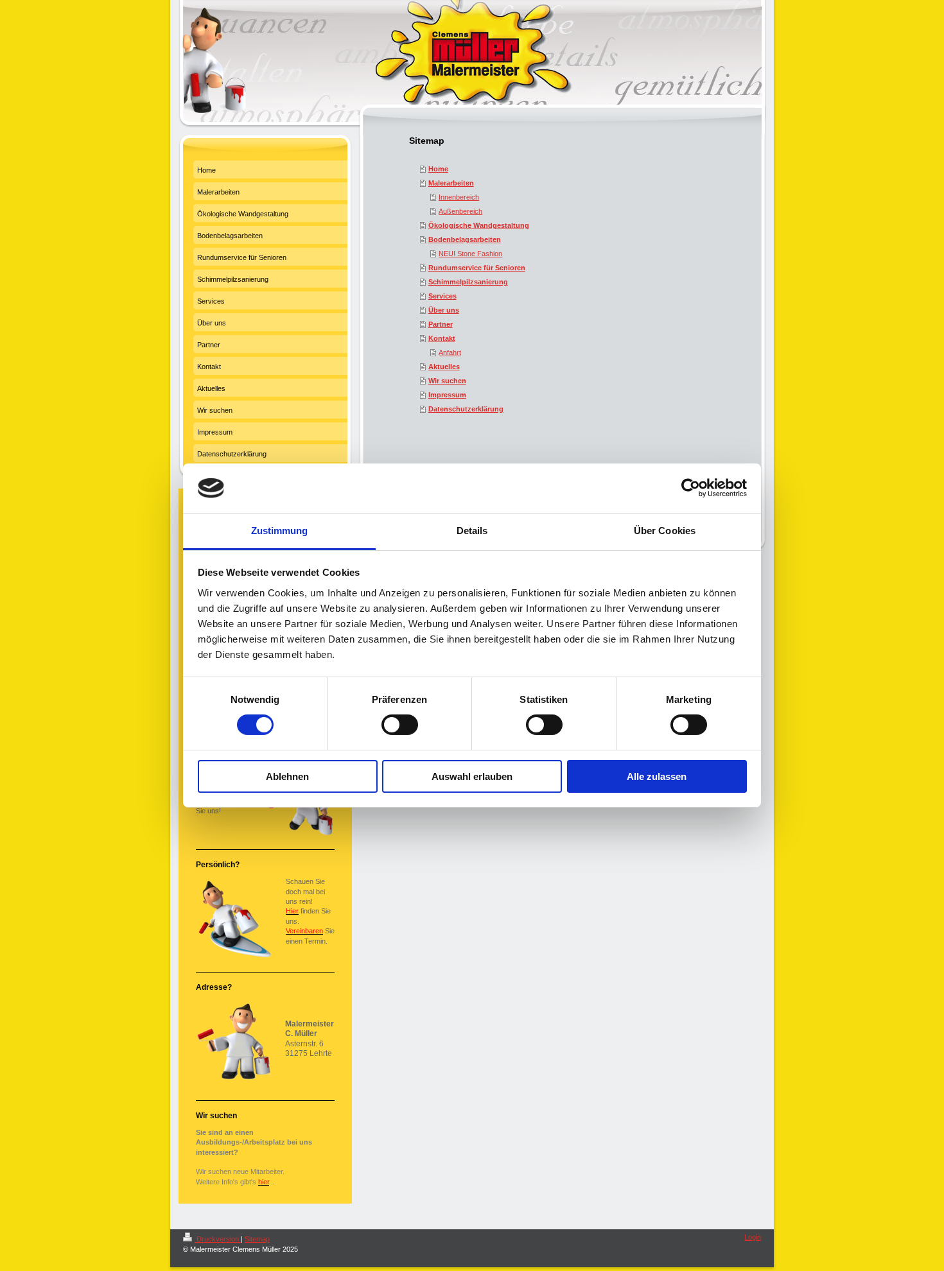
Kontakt (441, 338)
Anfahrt (450, 352)
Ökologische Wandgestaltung (478, 225)
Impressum (447, 395)
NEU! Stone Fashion (470, 253)
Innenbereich (459, 197)
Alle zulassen (656, 776)
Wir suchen (447, 381)
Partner (440, 324)
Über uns (443, 310)
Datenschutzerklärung (465, 409)
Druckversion (218, 1239)
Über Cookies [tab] (664, 530)
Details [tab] (472, 530)
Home (438, 169)
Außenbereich (460, 211)
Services (442, 296)
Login (752, 1237)
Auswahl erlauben (472, 776)
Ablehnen (287, 776)
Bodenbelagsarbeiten (464, 239)
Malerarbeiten (451, 183)
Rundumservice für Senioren (476, 268)
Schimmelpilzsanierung (468, 282)
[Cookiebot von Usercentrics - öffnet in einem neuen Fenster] (690, 487)
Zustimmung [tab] (279, 530)
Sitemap (257, 1239)
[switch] (399, 724)
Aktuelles (444, 366)
